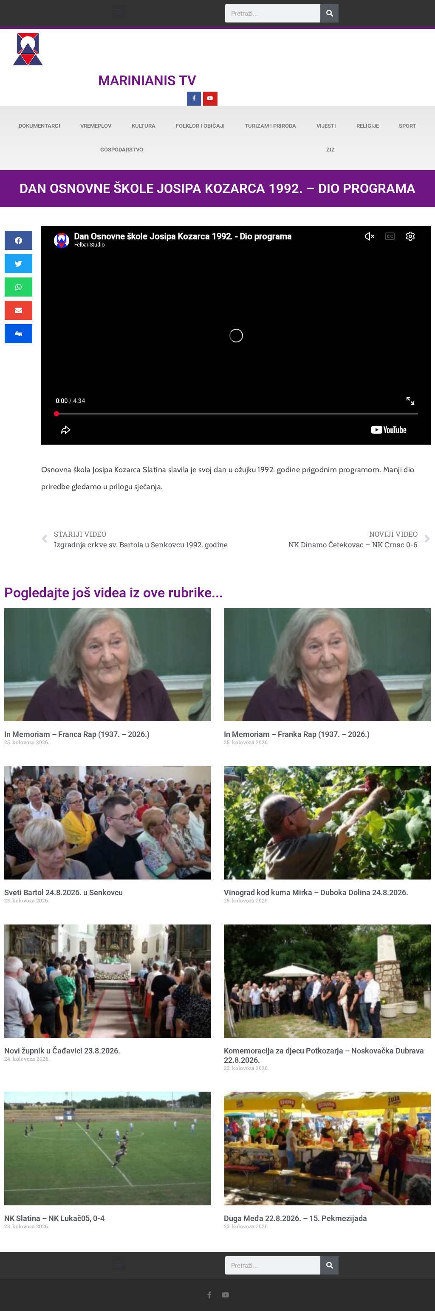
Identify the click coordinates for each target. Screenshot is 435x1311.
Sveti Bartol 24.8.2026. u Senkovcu (63, 892)
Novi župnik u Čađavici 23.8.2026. (62, 1050)
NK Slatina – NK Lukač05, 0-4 (54, 1218)
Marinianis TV (147, 81)
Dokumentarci (39, 126)
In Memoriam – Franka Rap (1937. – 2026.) (297, 734)
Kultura (143, 126)
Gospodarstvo (121, 149)
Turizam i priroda (270, 126)
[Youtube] (210, 99)
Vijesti (326, 126)
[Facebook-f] (194, 99)
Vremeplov (95, 126)
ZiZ (330, 149)
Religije (367, 126)
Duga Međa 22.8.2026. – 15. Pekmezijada (295, 1218)
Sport (407, 126)
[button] (119, 11)
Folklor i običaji (200, 126)
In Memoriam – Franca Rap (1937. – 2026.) (77, 734)
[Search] (329, 13)
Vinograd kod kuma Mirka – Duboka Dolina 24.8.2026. (316, 892)
